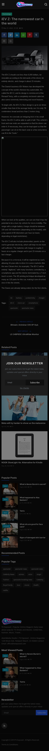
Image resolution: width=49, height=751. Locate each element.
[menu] (3, 4)
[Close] (44, 359)
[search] (46, 4)
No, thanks (24, 388)
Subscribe (35, 382)
